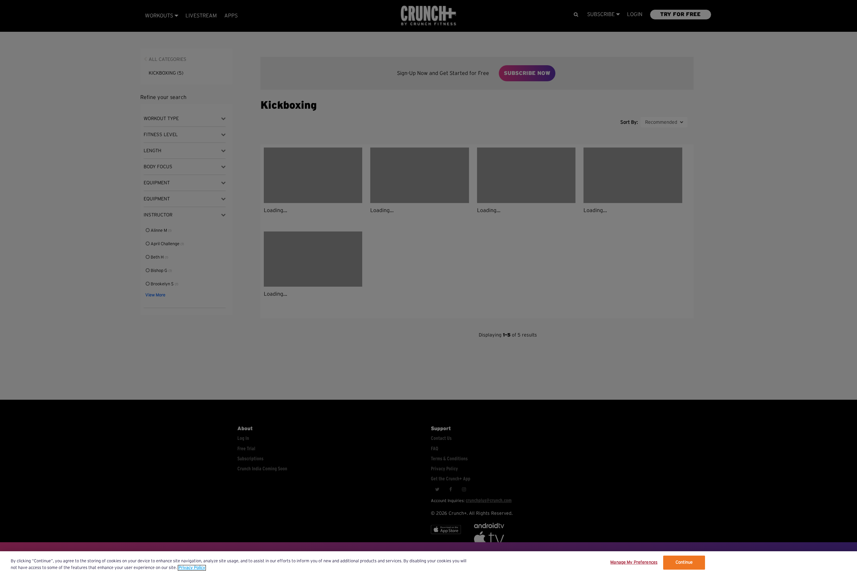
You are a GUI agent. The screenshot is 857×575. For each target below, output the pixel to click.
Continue (684, 562)
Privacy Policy (191, 568)
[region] (428, 563)
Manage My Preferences (633, 562)
